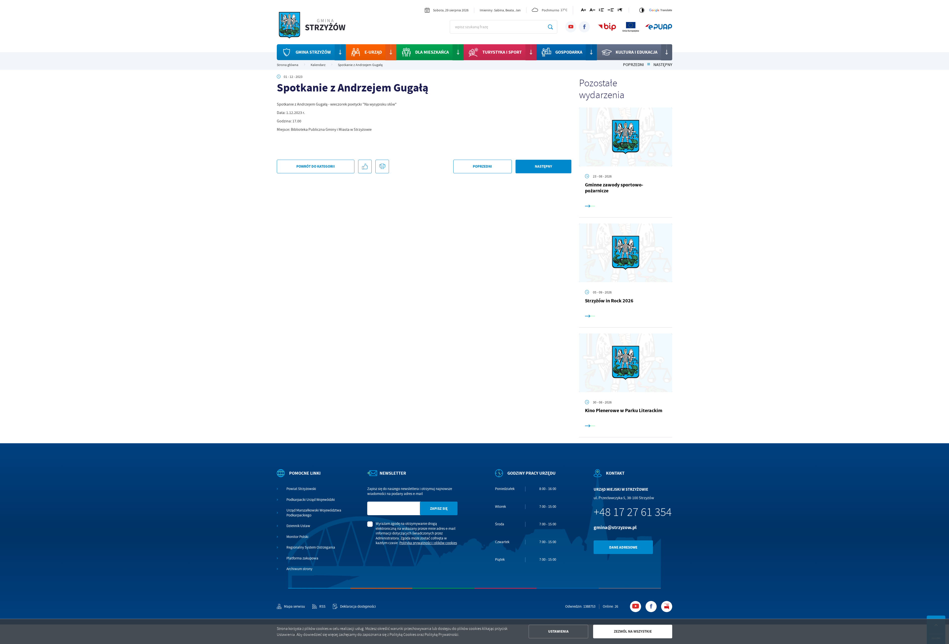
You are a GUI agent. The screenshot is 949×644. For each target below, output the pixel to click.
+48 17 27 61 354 (633, 512)
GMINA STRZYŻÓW (313, 52)
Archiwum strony (299, 569)
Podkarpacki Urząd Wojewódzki (310, 499)
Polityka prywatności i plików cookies (428, 542)
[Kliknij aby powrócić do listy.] (648, 64)
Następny (662, 64)
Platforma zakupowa (302, 558)
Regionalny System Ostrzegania (310, 547)
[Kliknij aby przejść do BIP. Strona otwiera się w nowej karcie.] (607, 27)
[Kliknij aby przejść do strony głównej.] (316, 26)
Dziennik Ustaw (298, 526)
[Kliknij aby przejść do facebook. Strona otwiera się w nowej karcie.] (584, 26)
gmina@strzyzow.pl (615, 527)
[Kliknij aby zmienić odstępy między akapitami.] (619, 11)
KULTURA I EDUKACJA (636, 52)
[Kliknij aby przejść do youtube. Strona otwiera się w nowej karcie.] (570, 26)
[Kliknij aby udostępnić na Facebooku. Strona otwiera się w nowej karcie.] (365, 166)
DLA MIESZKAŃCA (432, 52)
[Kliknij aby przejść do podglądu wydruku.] (382, 166)
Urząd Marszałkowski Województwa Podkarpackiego (313, 513)
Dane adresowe (623, 547)
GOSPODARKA (568, 52)
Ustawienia (558, 631)
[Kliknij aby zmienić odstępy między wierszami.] (601, 11)
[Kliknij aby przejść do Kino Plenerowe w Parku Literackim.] (625, 362)
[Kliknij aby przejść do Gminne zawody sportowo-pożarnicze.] (625, 137)
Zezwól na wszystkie (633, 631)
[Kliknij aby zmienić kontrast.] (641, 10)
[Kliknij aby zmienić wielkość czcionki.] (583, 11)
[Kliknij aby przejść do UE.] (631, 27)
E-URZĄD (373, 52)
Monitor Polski (297, 536)
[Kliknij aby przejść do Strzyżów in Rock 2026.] (625, 252)
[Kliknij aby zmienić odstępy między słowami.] (610, 11)
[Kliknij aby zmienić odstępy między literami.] (592, 11)
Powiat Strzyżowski (301, 489)
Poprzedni (633, 64)
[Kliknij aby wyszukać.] (550, 26)
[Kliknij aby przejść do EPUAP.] (658, 27)
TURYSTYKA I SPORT (502, 52)
